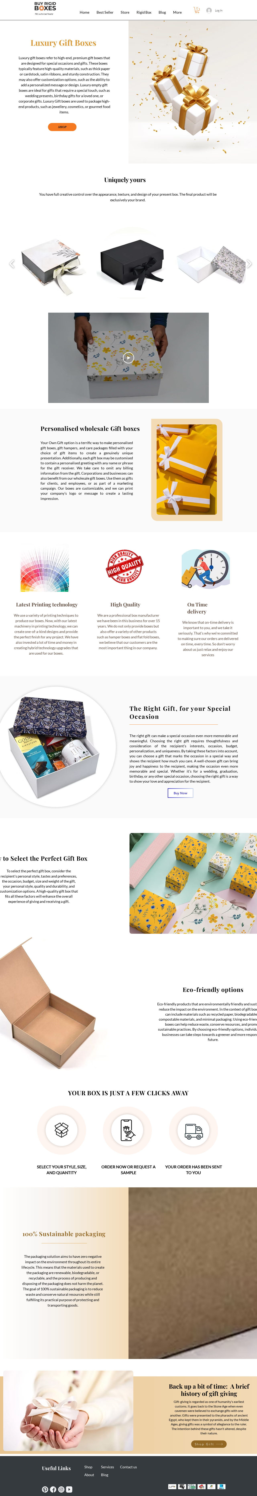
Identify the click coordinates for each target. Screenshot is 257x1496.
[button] (144, 10)
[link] (197, 10)
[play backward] (11, 264)
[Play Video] (128, 357)
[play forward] (249, 264)
